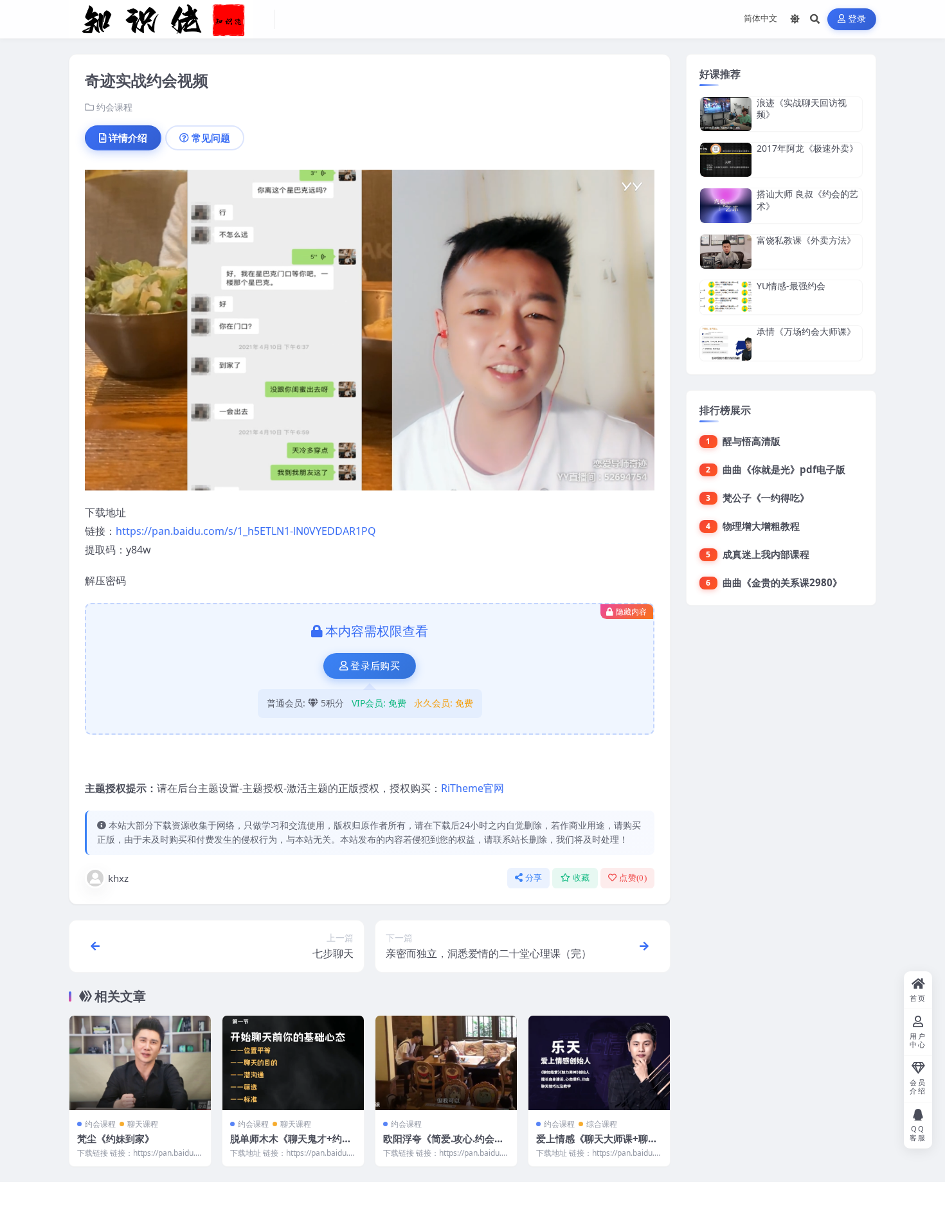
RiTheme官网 (472, 788)
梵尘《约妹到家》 (115, 1138)
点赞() (633, 878)
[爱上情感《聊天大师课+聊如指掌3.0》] (599, 1063)
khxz (118, 878)
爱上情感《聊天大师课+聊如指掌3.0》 (597, 1145)
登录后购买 (375, 666)
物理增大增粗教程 (761, 525)
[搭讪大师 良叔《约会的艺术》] (726, 205)
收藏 (581, 878)
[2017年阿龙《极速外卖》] (726, 160)
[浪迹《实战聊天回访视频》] (726, 114)
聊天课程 (142, 1124)
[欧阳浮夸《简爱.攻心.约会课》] (446, 1063)
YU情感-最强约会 (791, 286)
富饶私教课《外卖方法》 (806, 240)
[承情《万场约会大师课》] (726, 343)
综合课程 (601, 1124)
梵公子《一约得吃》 (766, 497)
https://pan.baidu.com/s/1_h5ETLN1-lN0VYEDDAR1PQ (246, 531)
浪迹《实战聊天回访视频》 (802, 108)
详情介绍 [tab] (128, 137)
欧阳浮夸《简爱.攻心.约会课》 (438, 1145)
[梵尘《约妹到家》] (140, 1063)
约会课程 (114, 107)
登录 (857, 19)
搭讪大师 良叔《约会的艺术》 (807, 199)
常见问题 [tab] (211, 137)
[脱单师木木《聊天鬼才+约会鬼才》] (293, 1063)
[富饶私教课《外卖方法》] (726, 252)
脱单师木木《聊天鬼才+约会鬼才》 (291, 1145)
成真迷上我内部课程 (766, 554)
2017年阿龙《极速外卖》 (807, 148)
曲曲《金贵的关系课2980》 (782, 582)
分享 (534, 878)
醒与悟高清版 (751, 441)
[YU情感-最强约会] (726, 297)
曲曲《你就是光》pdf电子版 (784, 469)
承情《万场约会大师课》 (806, 331)
